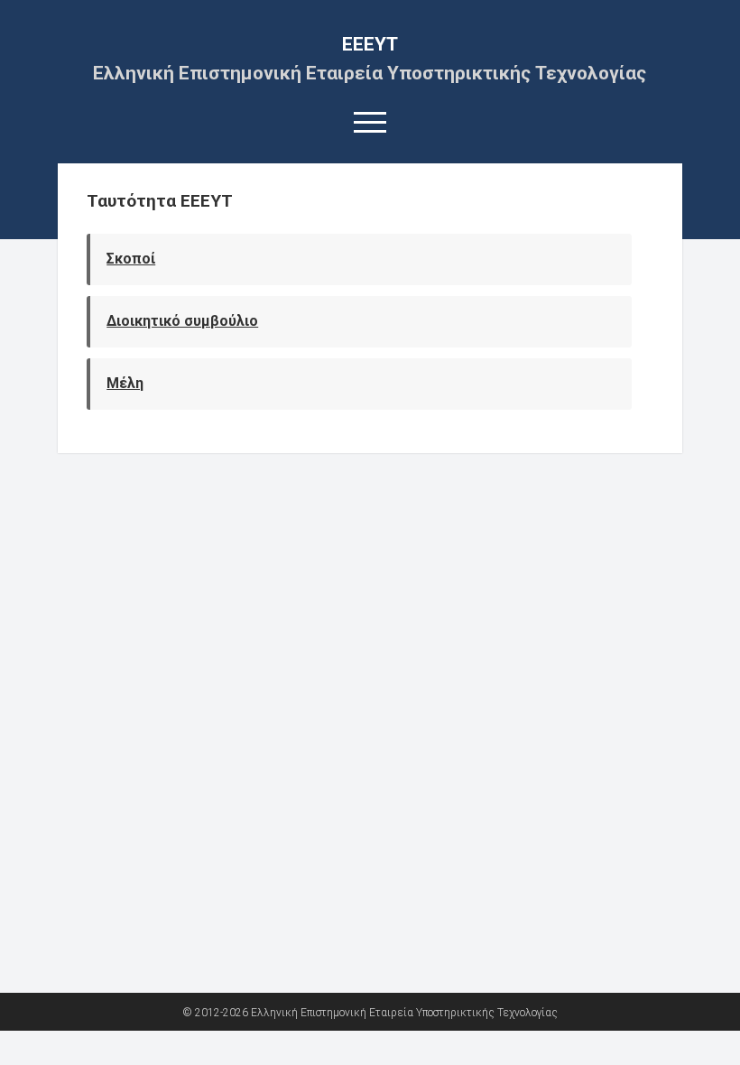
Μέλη (124, 383)
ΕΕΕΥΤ (370, 44)
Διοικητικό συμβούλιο (182, 320)
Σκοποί (130, 258)
